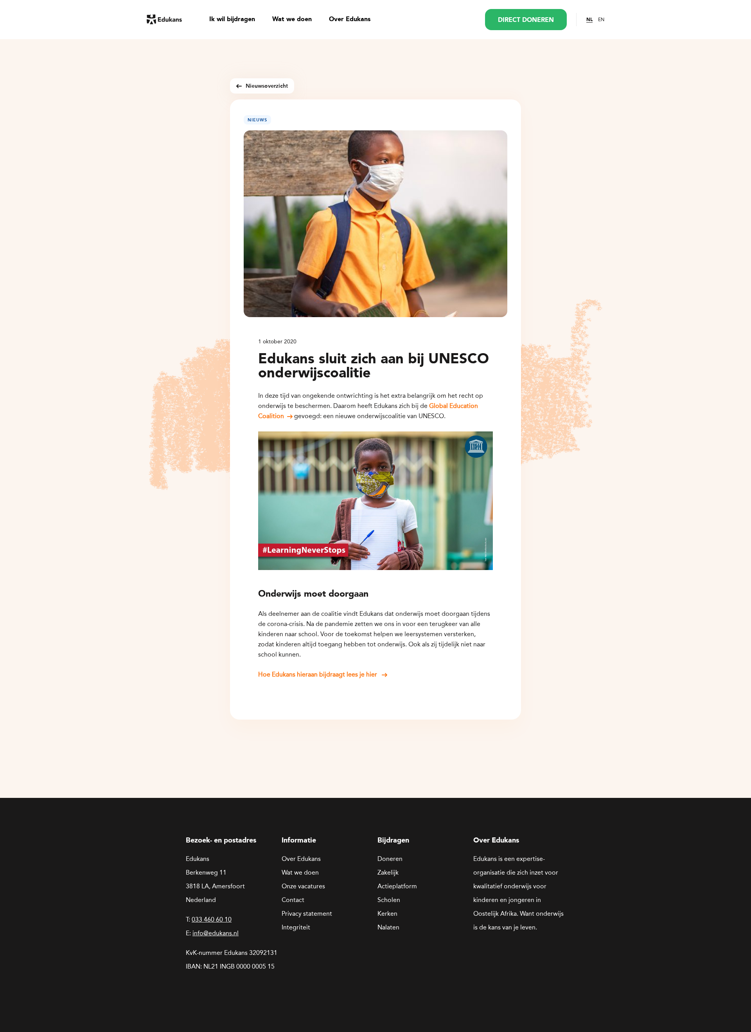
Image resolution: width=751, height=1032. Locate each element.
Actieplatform (397, 886)
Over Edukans (349, 19)
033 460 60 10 (212, 919)
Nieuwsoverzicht (267, 86)
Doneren (389, 858)
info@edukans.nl (215, 933)
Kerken (387, 913)
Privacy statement (307, 913)
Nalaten (388, 927)
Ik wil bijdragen (232, 19)
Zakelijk (388, 872)
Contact (293, 900)
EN (601, 19)
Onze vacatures (303, 886)
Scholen (388, 900)
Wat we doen (292, 19)
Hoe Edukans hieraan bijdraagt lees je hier (318, 674)
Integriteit (296, 927)
